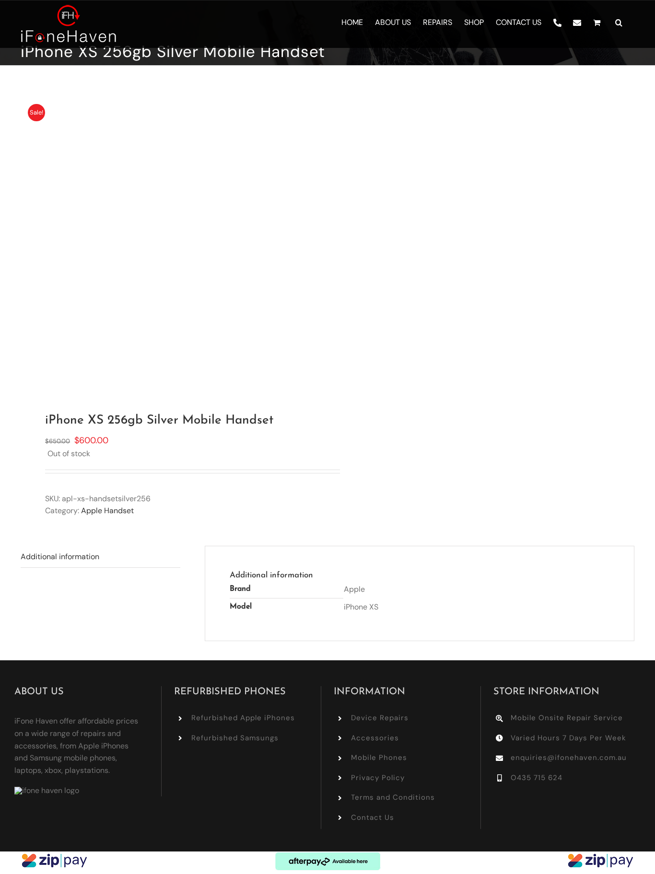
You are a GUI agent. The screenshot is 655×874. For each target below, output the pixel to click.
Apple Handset (107, 511)
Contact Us (372, 817)
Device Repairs (380, 718)
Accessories (375, 738)
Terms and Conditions (393, 797)
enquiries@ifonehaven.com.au (569, 757)
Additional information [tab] (60, 557)
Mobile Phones (379, 757)
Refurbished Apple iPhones (243, 718)
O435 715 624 (536, 777)
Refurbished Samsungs (235, 738)
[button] (618, 22)
